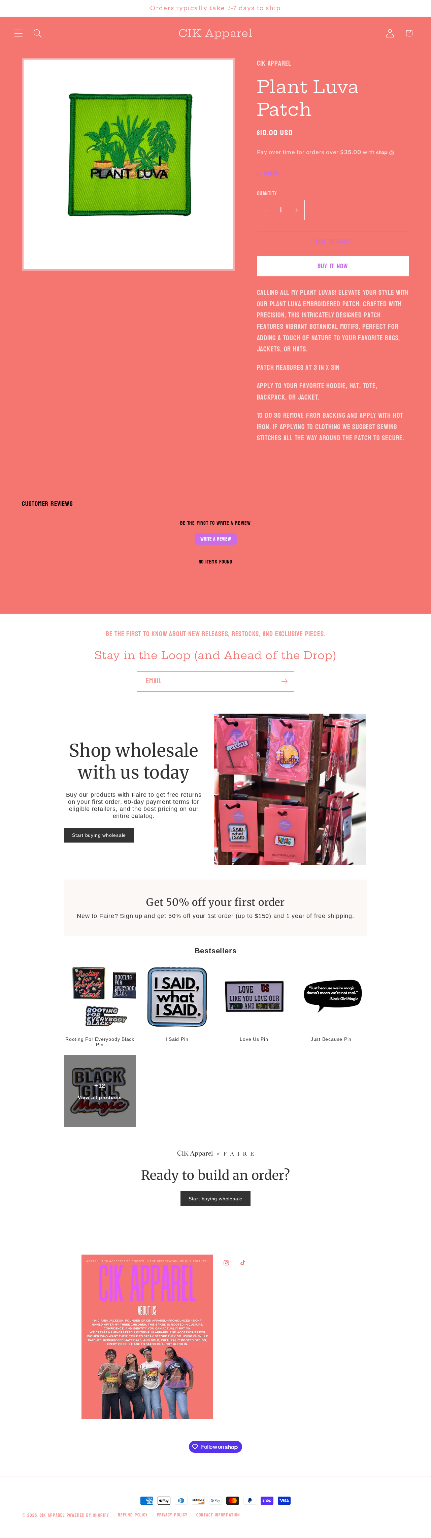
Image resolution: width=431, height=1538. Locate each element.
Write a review (215, 539)
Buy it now (333, 266)
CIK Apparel (53, 1515)
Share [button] (271, 173)
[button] (18, 33)
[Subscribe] (284, 681)
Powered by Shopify (88, 1515)
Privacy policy (172, 1515)
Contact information (218, 1515)
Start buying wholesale (99, 835)
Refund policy (133, 1515)
